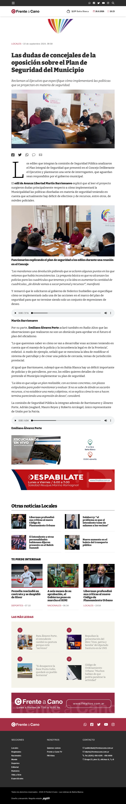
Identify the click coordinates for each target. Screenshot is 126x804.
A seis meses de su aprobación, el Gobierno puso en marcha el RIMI (59, 595)
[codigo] (74, 672)
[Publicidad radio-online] (36, 450)
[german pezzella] (27, 575)
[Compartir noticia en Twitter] (20, 154)
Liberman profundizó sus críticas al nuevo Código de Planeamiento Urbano (42, 521)
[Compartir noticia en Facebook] (12, 154)
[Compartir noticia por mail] (40, 155)
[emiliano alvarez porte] (25, 642)
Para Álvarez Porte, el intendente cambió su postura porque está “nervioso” (46, 642)
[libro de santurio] (74, 642)
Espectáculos (17, 779)
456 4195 (98, 756)
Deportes (17, 605)
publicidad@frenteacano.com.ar (99, 748)
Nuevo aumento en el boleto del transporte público (95, 542)
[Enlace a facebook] (94, 3)
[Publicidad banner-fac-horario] (63, 703)
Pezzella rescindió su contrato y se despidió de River (25, 594)
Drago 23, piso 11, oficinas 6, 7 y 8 (99, 759)
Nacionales (54, 605)
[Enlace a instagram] (108, 3)
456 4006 (108, 756)
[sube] (72, 542)
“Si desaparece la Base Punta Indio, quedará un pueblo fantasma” (46, 671)
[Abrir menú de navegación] (13, 3)
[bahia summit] (18, 542)
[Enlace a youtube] (103, 3)
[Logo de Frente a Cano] (25, 11)
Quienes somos (54, 748)
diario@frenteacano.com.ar (97, 752)
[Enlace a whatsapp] (90, 3)
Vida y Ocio (16, 775)
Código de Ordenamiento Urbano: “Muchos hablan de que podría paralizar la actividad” (95, 672)
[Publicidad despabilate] (63, 479)
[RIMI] (63, 575)
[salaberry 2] (72, 521)
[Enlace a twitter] (98, 3)
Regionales (16, 752)
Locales (16, 44)
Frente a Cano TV (54, 752)
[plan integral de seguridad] (63, 119)
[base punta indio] (25, 670)
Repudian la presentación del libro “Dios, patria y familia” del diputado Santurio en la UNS (96, 642)
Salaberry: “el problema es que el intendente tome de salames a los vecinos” (95, 521)
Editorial (15, 767)
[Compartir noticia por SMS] (33, 154)
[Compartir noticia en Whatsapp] (27, 154)
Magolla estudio (35, 798)
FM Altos (51, 756)
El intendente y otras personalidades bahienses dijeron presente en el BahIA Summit (41, 542)
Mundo (14, 759)
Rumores (15, 771)
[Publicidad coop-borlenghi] (63, 29)
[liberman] (18, 521)
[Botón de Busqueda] (113, 3)
